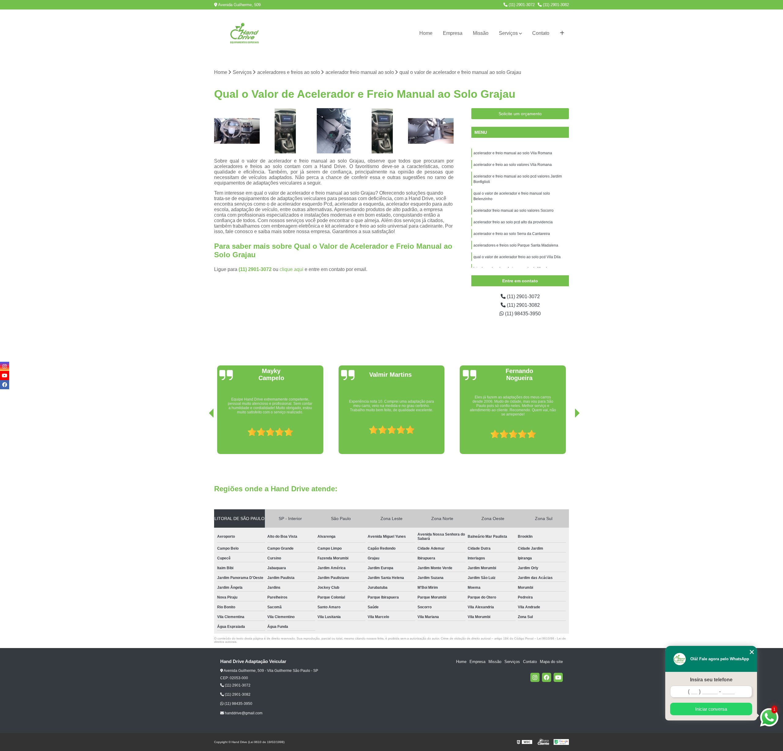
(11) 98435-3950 (522, 313)
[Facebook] (546, 677)
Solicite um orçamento (520, 113)
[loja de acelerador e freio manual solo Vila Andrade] (237, 131)
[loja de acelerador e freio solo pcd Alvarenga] (431, 131)
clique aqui (291, 269)
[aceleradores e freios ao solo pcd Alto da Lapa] (382, 131)
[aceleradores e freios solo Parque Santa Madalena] (285, 131)
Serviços (508, 33)
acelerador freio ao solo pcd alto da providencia (513, 222)
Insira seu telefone (711, 679)
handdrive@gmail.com (243, 713)
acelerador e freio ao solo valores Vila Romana (512, 165)
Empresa (452, 33)
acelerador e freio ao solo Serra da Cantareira (511, 234)
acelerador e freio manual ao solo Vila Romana (512, 153)
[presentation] (202, 436)
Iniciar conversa (711, 709)
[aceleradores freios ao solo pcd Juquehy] (334, 131)
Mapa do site (551, 661)
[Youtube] (558, 677)
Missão (480, 33)
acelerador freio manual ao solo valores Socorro (513, 210)
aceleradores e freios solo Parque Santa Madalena (515, 245)
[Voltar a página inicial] (244, 33)
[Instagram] (535, 677)
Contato (540, 33)
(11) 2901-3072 (521, 4)
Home (425, 33)
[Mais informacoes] (562, 33)
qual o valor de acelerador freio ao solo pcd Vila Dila (517, 257)
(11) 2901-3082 (555, 4)
